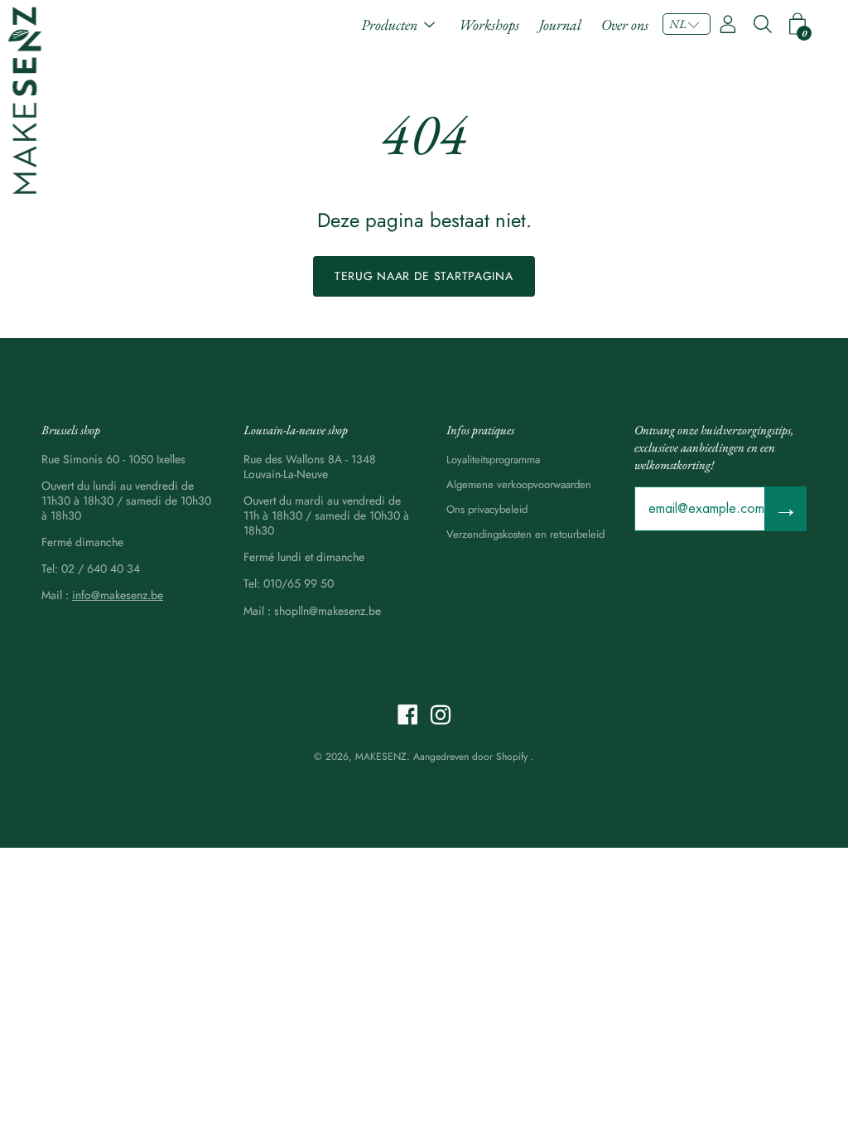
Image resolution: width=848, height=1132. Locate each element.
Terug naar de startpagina (424, 276)
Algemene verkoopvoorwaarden (518, 484)
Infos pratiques (480, 430)
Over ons (624, 24)
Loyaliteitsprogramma (493, 459)
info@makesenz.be (117, 595)
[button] (686, 24)
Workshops (489, 24)
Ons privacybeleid (487, 509)
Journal (560, 24)
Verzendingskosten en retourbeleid (525, 534)
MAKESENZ (381, 756)
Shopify (512, 756)
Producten (389, 24)
